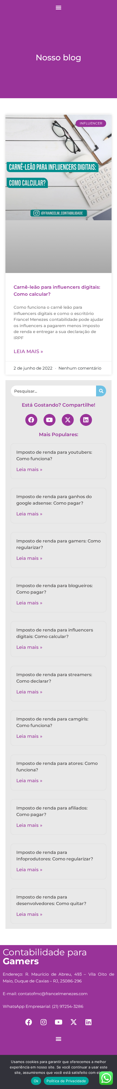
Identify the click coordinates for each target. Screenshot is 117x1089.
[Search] (101, 391)
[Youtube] (50, 420)
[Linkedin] (86, 420)
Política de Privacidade (66, 1081)
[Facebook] (31, 420)
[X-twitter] (68, 420)
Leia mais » (28, 351)
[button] (58, 7)
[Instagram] (43, 1022)
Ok (36, 1081)
